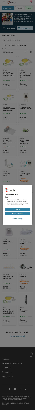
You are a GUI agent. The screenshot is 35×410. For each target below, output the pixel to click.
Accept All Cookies (17, 214)
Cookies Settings (17, 219)
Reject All (17, 209)
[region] (17, 205)
